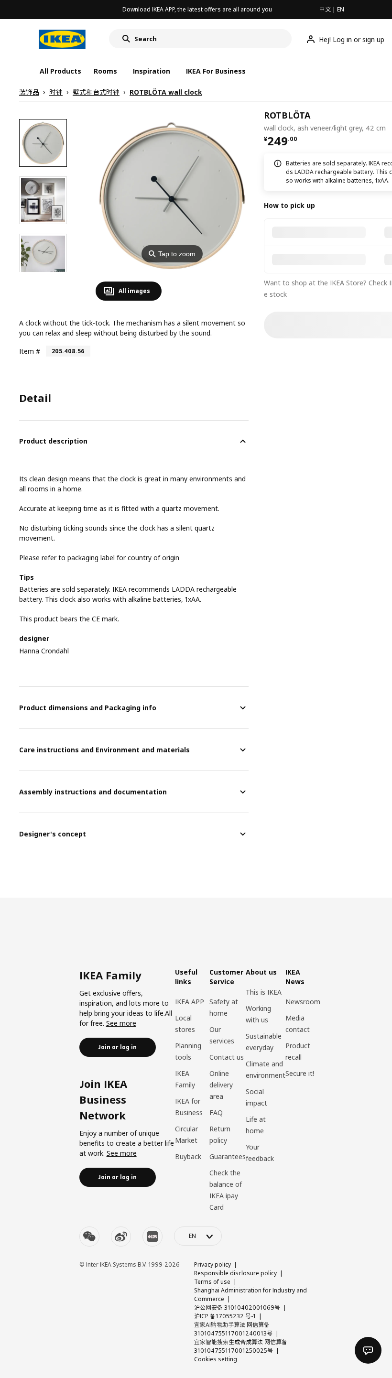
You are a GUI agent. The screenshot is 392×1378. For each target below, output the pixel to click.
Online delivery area (221, 1085)
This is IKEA (264, 992)
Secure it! (299, 1073)
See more (121, 1023)
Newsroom (302, 1001)
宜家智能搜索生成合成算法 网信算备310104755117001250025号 (240, 1346)
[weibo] (121, 1236)
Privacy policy (212, 1264)
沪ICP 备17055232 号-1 (225, 1316)
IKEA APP (189, 1001)
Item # (29, 351)
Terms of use (212, 1282)
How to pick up (289, 205)
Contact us (226, 1057)
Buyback (188, 1156)
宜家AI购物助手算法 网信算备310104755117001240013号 (233, 1329)
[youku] (152, 1236)
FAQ (216, 1112)
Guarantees (227, 1156)
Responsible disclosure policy (235, 1273)
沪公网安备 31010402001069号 (237, 1307)
